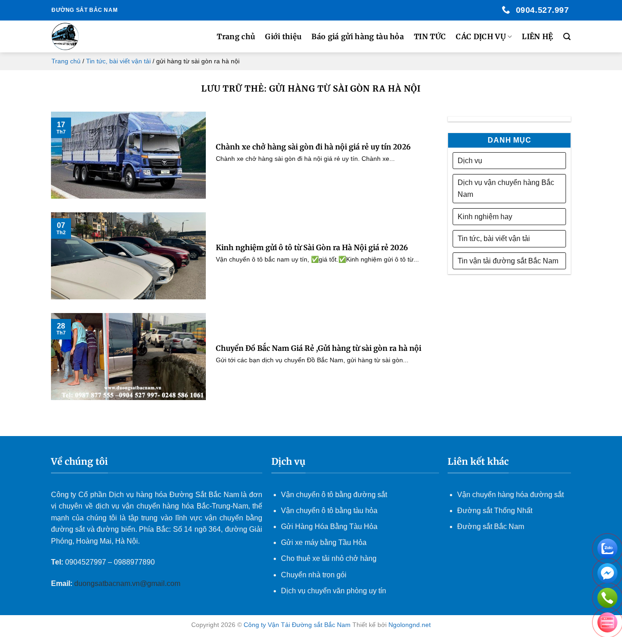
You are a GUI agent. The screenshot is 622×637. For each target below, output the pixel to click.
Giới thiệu (283, 36)
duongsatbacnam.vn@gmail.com (128, 583)
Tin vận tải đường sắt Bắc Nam (508, 261)
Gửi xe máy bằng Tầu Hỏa (324, 542)
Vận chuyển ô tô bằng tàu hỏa (329, 510)
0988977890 (134, 562)
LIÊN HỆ (537, 36)
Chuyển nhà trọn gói (314, 575)
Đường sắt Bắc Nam (490, 526)
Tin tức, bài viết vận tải (118, 61)
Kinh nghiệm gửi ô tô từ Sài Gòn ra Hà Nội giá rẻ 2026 (312, 247)
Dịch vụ (470, 160)
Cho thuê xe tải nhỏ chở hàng (329, 558)
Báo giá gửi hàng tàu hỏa (357, 36)
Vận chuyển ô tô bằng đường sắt (334, 494)
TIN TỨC (430, 36)
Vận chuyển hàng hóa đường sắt (510, 494)
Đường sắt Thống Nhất (494, 510)
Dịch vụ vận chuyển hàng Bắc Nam (506, 188)
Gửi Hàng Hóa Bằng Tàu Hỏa (329, 526)
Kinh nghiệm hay (485, 217)
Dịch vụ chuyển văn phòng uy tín (333, 591)
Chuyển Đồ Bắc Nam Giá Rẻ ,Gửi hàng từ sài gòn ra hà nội (318, 348)
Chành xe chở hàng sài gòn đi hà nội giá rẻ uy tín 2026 (313, 146)
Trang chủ (236, 36)
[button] (567, 37)
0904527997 (85, 562)
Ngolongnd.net (409, 624)
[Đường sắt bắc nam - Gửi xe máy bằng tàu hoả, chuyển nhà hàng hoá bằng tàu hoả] (97, 36)
